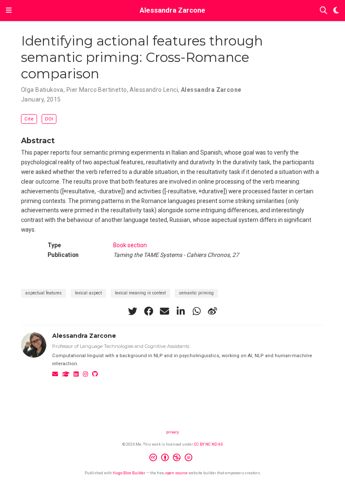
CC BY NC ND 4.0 (208, 444)
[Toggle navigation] (9, 10)
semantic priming (196, 293)
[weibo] (212, 311)
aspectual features (43, 293)
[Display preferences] (336, 11)
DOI (49, 119)
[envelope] (164, 311)
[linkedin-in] (180, 311)
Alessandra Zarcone (172, 10)
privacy (172, 432)
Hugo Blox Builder (129, 472)
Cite (29, 119)
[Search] (323, 11)
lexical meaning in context (140, 293)
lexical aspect (88, 293)
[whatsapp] (196, 311)
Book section (130, 245)
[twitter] (132, 311)
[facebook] (148, 311)
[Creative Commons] (172, 459)
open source (176, 472)
